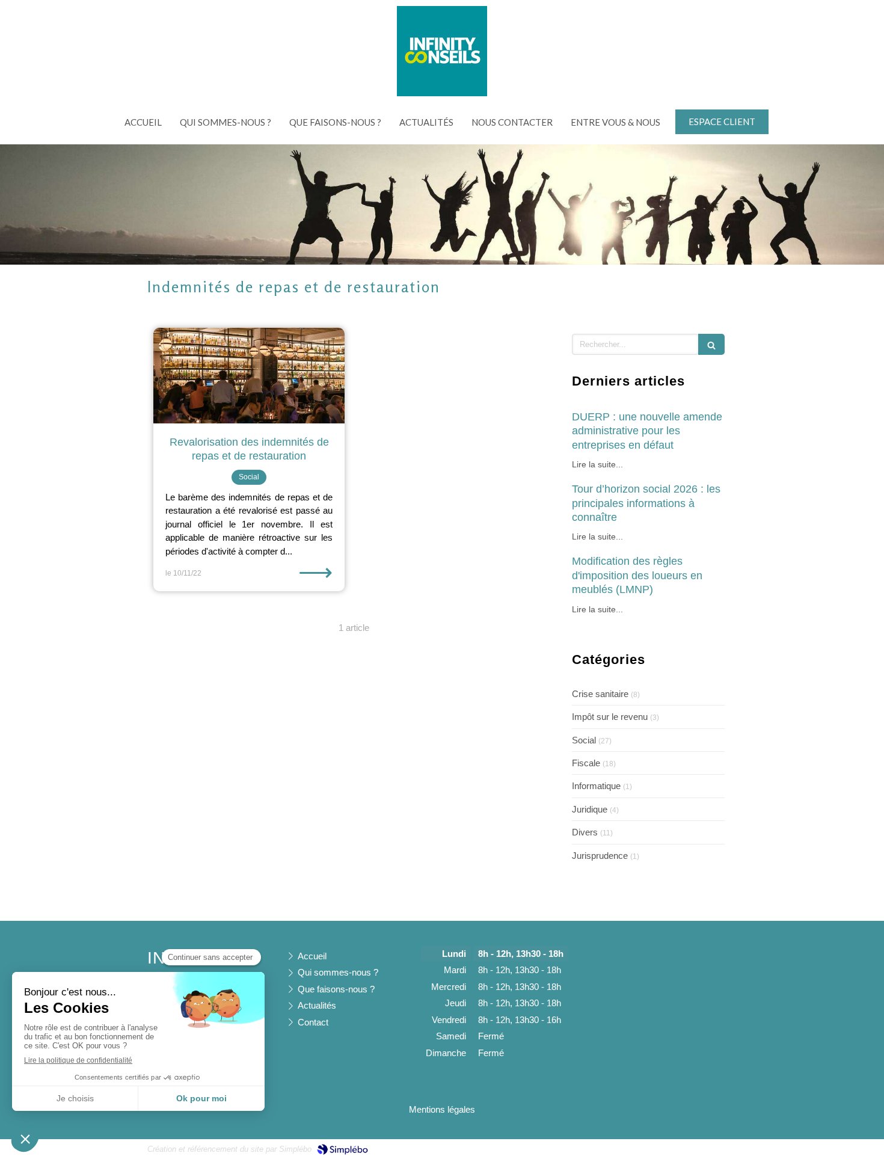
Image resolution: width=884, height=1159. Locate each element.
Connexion (716, 1148)
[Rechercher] (711, 344)
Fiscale (586, 763)
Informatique (596, 786)
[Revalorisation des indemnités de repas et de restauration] (249, 375)
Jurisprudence (600, 855)
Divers (585, 832)
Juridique (589, 809)
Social (584, 740)
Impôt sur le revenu (610, 717)
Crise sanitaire (600, 694)
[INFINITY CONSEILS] (442, 93)
